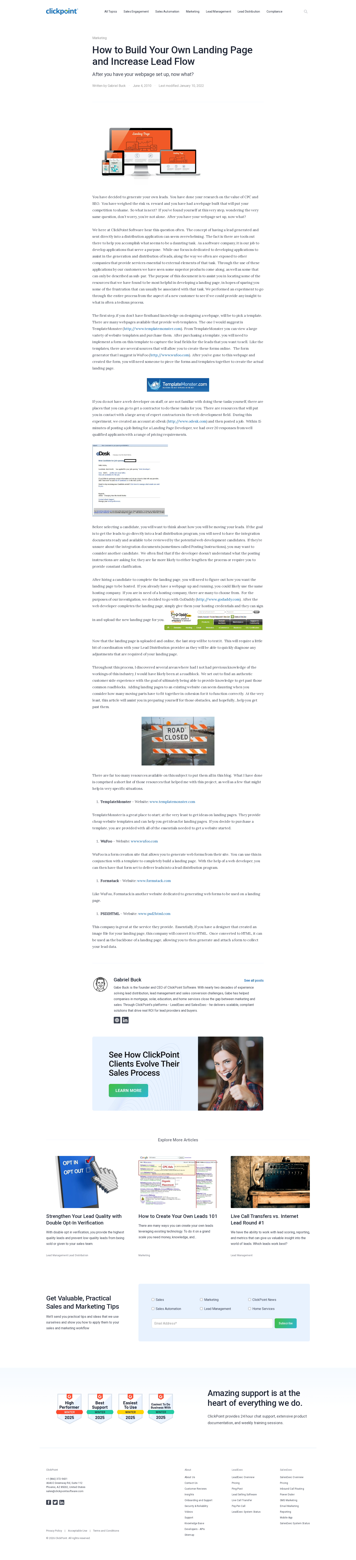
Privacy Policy (54, 1530)
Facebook (48, 1502)
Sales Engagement (136, 11)
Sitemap (189, 1534)
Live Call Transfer (242, 1500)
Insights (189, 1494)
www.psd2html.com (154, 913)
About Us (190, 1477)
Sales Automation (167, 11)
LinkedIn (61, 1502)
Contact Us (191, 1483)
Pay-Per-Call (238, 1506)
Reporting (285, 1511)
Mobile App (286, 1517)
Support (189, 1517)
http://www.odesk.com (187, 421)
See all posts (254, 980)
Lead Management (218, 11)
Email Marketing (289, 1506)
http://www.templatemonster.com (152, 328)
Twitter (55, 1502)
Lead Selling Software (244, 1494)
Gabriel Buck (117, 86)
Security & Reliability (196, 1506)
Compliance (274, 11)
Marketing (192, 11)
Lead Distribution (249, 11)
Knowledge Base (194, 1523)
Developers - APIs (195, 1529)
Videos (189, 1511)
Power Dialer (287, 1494)
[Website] (117, 1020)
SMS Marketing (288, 1500)
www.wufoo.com (144, 841)
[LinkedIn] (125, 1020)
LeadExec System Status (246, 1511)
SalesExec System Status (295, 1523)
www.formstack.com (154, 880)
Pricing (236, 1483)
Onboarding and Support (198, 1500)
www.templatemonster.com (172, 801)
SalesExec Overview (291, 1477)
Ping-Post (237, 1488)
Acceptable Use (77, 1530)
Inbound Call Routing (292, 1488)
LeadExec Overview (243, 1477)
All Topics (110, 11)
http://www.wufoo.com (169, 355)
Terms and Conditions (106, 1530)
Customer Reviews (196, 1488)
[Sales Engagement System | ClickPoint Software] (62, 11)
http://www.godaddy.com (218, 599)
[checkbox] (224, 1306)
